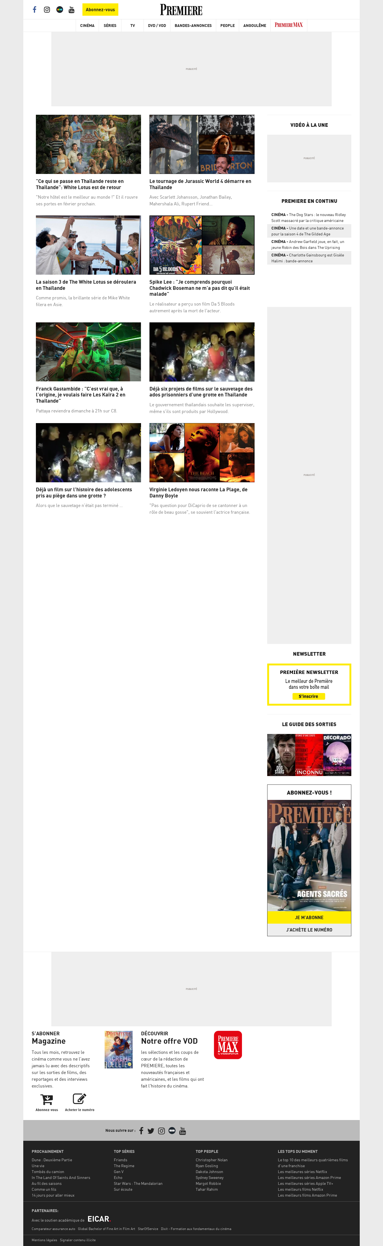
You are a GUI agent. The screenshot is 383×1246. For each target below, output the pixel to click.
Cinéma (87, 25)
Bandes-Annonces (193, 25)
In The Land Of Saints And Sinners (61, 1177)
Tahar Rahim (207, 1189)
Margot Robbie (208, 1183)
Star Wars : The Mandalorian (138, 1183)
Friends (120, 1159)
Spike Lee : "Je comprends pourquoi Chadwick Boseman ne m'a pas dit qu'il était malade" (199, 288)
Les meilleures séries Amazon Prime (309, 1177)
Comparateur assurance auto (53, 1229)
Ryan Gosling (207, 1165)
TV (132, 25)
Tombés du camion (48, 1171)
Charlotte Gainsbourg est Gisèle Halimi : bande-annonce (307, 258)
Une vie (38, 1165)
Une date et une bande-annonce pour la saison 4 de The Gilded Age (307, 231)
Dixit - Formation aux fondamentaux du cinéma (196, 1229)
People (227, 25)
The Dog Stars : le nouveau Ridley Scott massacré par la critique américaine (308, 217)
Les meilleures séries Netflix (302, 1171)
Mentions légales (44, 1240)
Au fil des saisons (47, 1183)
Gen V (119, 1171)
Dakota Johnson (209, 1171)
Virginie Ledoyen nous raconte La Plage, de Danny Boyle (198, 493)
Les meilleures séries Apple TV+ (305, 1183)
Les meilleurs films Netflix (300, 1189)
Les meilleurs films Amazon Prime (307, 1195)
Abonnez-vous (100, 9)
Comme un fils (44, 1189)
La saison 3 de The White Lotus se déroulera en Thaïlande (86, 285)
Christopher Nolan (212, 1159)
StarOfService (148, 1229)
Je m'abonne (309, 917)
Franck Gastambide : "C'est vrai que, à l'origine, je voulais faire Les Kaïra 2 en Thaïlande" (80, 395)
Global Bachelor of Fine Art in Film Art (106, 1229)
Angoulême (254, 25)
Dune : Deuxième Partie (52, 1159)
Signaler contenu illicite (78, 1240)
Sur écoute (123, 1189)
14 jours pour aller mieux (53, 1195)
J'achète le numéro (309, 930)
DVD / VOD (157, 25)
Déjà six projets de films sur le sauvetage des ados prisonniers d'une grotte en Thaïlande (201, 392)
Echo (118, 1177)
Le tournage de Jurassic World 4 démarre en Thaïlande (200, 184)
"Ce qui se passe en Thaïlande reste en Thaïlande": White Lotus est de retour (80, 184)
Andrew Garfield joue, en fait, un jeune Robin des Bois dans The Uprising (307, 244)
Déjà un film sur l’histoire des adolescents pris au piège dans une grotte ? (84, 493)
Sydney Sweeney (209, 1177)
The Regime (124, 1165)
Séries (110, 25)
